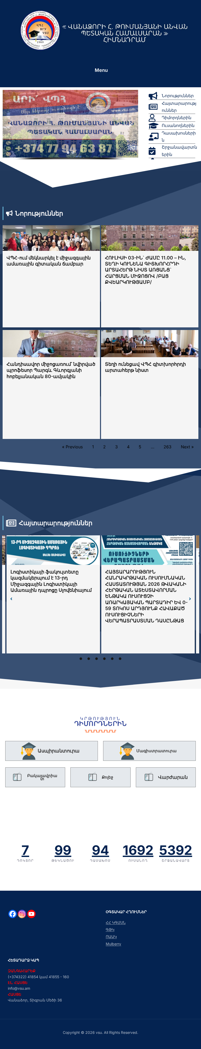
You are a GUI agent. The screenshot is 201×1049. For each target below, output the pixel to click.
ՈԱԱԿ (111, 936)
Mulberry (113, 944)
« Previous (72, 446)
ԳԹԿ (110, 929)
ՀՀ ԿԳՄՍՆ (116, 922)
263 (167, 446)
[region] (70, 127)
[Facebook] (12, 914)
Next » (187, 446)
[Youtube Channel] (31, 914)
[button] (11, 123)
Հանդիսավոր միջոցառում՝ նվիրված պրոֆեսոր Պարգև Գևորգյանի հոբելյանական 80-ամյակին (51, 370)
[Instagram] (22, 914)
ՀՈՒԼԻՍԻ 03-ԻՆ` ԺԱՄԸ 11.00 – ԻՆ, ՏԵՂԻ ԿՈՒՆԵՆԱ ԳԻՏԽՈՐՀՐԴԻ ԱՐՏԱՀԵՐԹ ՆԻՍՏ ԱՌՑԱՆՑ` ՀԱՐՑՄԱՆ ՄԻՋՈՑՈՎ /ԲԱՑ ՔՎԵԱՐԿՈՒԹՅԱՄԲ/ (145, 270)
